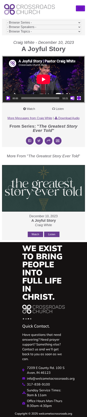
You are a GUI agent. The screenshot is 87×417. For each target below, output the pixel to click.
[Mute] (72, 98)
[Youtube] (28, 319)
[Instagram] (26, 319)
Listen (60, 108)
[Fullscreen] (79, 98)
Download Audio (69, 118)
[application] (43, 79)
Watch (31, 108)
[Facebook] (23, 319)
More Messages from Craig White (29, 118)
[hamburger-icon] (80, 8)
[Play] (8, 98)
